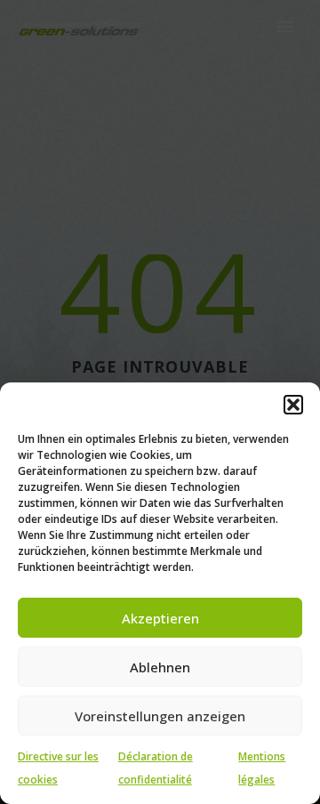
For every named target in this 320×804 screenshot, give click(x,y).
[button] (293, 405)
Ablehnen (160, 667)
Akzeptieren (160, 618)
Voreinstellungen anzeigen (160, 716)
